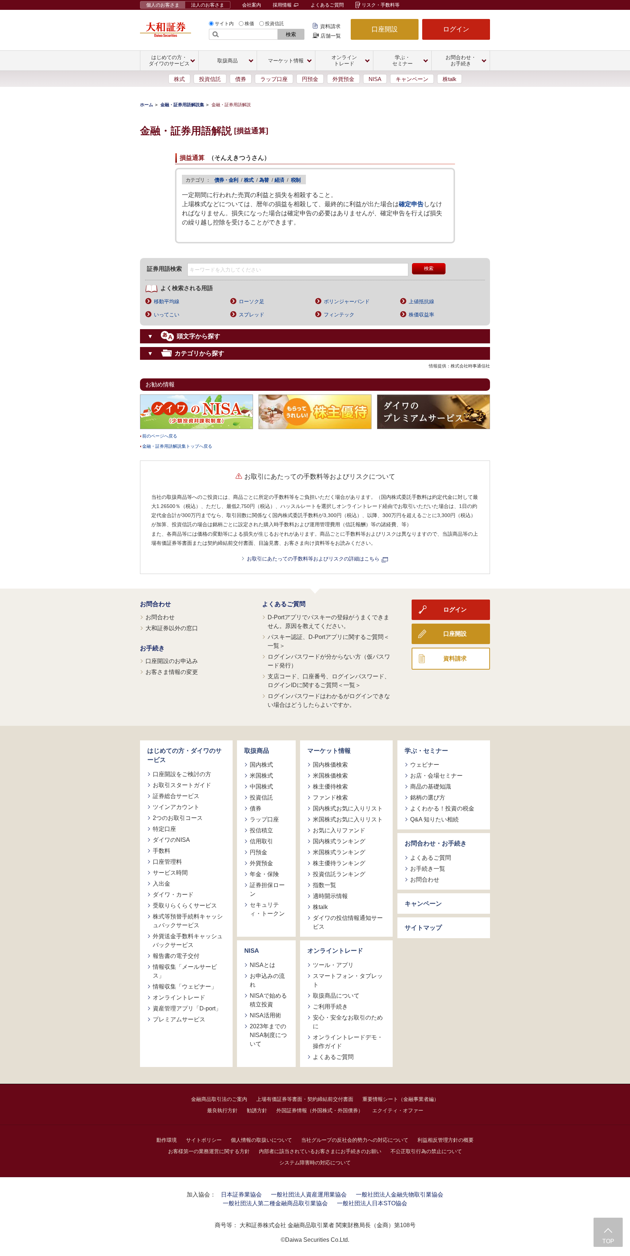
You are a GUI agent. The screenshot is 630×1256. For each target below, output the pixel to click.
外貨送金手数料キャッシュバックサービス (188, 940)
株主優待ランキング (339, 863)
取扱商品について (336, 996)
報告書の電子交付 (176, 956)
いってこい (166, 314)
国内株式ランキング (339, 841)
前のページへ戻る (159, 436)
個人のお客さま (162, 5)
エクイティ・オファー (397, 1110)
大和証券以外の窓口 (171, 628)
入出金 (161, 884)
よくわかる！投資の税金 (442, 808)
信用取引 (261, 841)
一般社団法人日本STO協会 (372, 1203)
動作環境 (166, 1140)
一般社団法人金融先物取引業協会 (399, 1194)
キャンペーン (412, 79)
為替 (264, 180)
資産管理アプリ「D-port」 (187, 1008)
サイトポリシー (204, 1140)
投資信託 (274, 23)
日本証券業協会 (241, 1194)
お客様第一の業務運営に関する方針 (209, 1151)
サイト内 (224, 23)
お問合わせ (155, 604)
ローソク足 (251, 301)
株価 (249, 23)
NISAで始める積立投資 (268, 1000)
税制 (295, 180)
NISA (375, 79)
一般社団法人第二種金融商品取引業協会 (275, 1203)
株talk (449, 79)
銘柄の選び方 (427, 797)
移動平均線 (166, 301)
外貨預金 (343, 79)
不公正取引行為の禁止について (426, 1151)
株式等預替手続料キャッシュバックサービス (188, 920)
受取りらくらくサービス (185, 905)
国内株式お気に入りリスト (348, 808)
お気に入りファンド (339, 830)
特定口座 (164, 829)
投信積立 (261, 830)
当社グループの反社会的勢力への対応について (354, 1140)
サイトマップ (423, 927)
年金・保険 (264, 874)
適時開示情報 (330, 896)
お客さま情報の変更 (171, 672)
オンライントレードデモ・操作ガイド (348, 1041)
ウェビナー (424, 765)
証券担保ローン (267, 889)
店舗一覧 (330, 36)
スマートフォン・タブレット (348, 980)
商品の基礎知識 (430, 786)
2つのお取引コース (178, 818)
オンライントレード (179, 997)
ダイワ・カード (173, 894)
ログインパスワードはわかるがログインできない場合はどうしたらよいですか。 (329, 700)
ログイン (456, 29)
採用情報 (283, 5)
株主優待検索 (330, 786)
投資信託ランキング (339, 874)
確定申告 (411, 204)
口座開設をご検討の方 (182, 774)
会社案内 (251, 5)
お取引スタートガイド (182, 785)
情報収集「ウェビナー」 (185, 986)
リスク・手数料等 (381, 5)
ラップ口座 (274, 79)
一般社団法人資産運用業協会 (309, 1194)
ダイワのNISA (171, 840)
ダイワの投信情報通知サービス (348, 922)
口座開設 (385, 29)
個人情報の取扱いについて (261, 1140)
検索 (291, 34)
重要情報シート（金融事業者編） (400, 1099)
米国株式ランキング (339, 852)
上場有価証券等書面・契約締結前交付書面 (304, 1099)
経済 (279, 180)
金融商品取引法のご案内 (219, 1099)
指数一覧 (324, 885)
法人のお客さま (207, 5)
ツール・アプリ (333, 965)
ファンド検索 (330, 797)
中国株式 (261, 786)
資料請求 (330, 26)
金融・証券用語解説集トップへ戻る (177, 446)
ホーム (146, 104)
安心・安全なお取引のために (348, 1021)
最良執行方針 (222, 1110)
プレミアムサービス (179, 1019)
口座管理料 (167, 862)
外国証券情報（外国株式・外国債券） (319, 1110)
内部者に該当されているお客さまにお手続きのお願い (320, 1151)
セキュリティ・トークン (267, 909)
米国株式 (261, 776)
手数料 (161, 851)
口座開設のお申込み (171, 661)
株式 (179, 79)
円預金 (310, 79)
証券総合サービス (176, 796)
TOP (608, 1241)
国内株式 (261, 765)
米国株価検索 (330, 776)
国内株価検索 (330, 765)
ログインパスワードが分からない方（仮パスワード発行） (329, 661)
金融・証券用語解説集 (182, 104)
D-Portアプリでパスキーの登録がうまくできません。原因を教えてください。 (328, 621)
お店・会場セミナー (436, 776)
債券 (240, 79)
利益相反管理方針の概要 (445, 1140)
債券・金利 (226, 180)
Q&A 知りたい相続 (434, 819)
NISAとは (262, 965)
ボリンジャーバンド (347, 301)
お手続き (152, 648)
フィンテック (339, 314)
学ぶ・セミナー (426, 750)
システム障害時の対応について (315, 1163)
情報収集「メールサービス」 (185, 971)
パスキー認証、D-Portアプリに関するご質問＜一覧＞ (328, 641)
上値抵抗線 (421, 301)
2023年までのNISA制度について (268, 1035)
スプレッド (251, 314)
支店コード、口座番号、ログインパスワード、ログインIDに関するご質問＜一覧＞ (329, 680)
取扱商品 (256, 750)
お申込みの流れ (267, 980)
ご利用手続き (330, 1006)
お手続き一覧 (427, 869)
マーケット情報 (329, 750)
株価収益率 (421, 314)
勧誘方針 (257, 1110)
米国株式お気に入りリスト (348, 819)
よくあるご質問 (327, 5)
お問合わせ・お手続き (436, 843)
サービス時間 (170, 873)
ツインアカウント (176, 807)
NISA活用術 (265, 1015)
